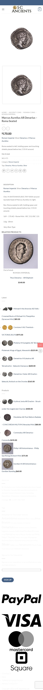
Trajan (39, 545)
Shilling (35, 540)
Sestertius (18, 540)
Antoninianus (9, 518)
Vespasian (25, 549)
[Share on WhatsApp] (4, 171)
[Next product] (4, 128)
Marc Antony (16, 534)
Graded (36, 531)
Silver (25, 165)
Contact (6, 673)
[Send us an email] (31, 499)
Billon (37, 518)
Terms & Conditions (12, 680)
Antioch (25, 515)
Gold (22, 531)
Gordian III (29, 531)
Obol (33, 534)
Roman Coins (29, 112)
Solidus (12, 545)
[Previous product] (8, 128)
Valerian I (17, 549)
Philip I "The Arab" (8, 537)
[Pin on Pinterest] (20, 171)
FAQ (4, 677)
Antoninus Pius (23, 519)
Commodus (19, 523)
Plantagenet (32, 537)
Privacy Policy (10, 683)
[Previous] (4, 60)
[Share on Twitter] (12, 171)
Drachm (33, 527)
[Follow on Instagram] (27, 499)
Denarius (23, 138)
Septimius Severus (8, 540)
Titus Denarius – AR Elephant (21, 278)
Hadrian (9, 534)
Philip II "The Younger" (22, 537)
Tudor (12, 549)
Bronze (6, 522)
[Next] (10, 60)
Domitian (27, 527)
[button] (3, 9)
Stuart (17, 545)
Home (4, 112)
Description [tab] (8, 184)
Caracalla (13, 523)
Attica (33, 519)
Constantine (26, 523)
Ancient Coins (15, 112)
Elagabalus (5, 531)
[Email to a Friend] (16, 171)
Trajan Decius (6, 549)
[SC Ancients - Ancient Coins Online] (21, 9)
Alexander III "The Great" (12, 515)
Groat (3, 534)
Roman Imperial (9, 114)
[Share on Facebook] (8, 171)
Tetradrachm (25, 544)
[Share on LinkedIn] (24, 171)
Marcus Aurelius (17, 165)
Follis (17, 531)
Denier (16, 528)
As (30, 519)
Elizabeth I (12, 531)
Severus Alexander (27, 540)
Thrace (34, 545)
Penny (37, 534)
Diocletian (21, 527)
